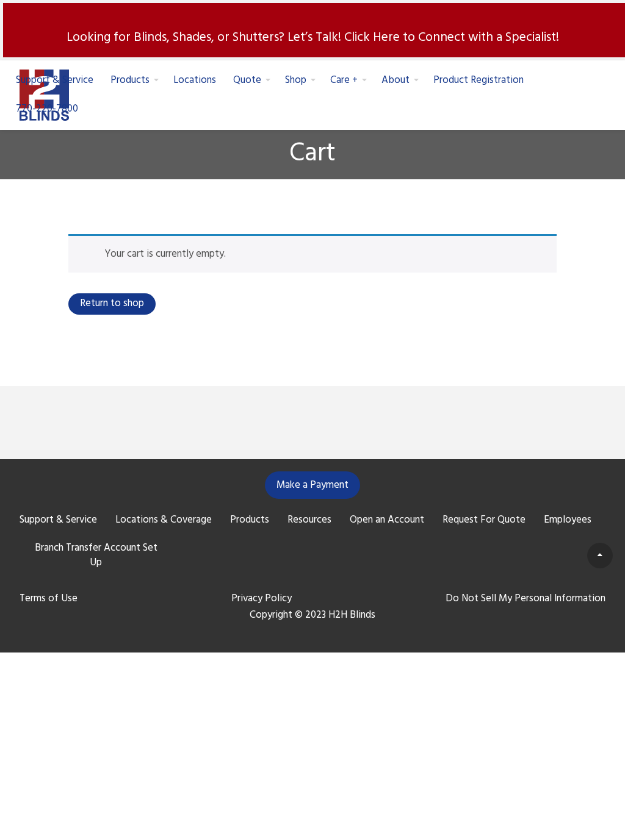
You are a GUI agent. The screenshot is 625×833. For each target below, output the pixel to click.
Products (130, 81)
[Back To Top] (600, 555)
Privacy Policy (261, 599)
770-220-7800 (47, 109)
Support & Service (54, 81)
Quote (247, 81)
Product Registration (478, 81)
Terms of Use (49, 599)
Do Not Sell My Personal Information (525, 599)
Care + (344, 81)
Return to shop (112, 303)
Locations (194, 81)
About (395, 81)
